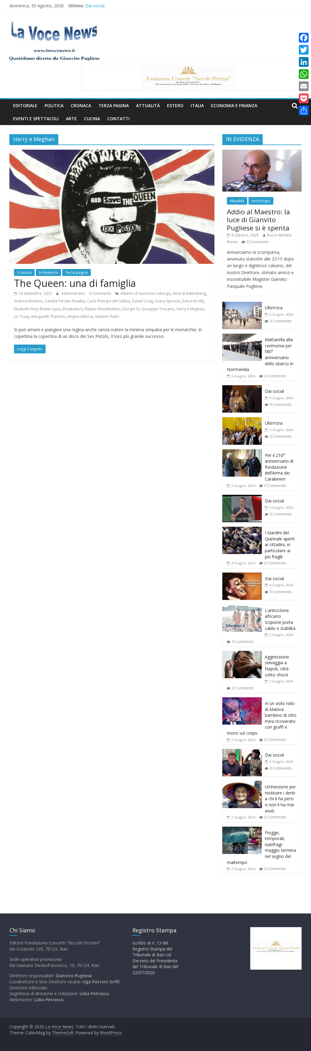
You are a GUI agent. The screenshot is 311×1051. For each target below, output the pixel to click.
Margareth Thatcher (48, 316)
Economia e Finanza (234, 105)
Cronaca (81, 105)
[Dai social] (242, 388)
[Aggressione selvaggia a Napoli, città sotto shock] (242, 654)
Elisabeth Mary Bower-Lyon (37, 308)
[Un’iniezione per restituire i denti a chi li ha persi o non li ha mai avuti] (242, 784)
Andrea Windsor (28, 301)
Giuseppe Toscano (158, 308)
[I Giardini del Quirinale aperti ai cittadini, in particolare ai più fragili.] (242, 530)
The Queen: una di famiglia (75, 283)
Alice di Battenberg (189, 293)
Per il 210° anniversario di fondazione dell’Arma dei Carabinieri (279, 467)
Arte (71, 118)
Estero (175, 105)
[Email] (304, 86)
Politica (54, 105)
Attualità (148, 105)
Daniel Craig (142, 301)
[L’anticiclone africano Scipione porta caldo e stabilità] (242, 608)
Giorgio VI (130, 308)
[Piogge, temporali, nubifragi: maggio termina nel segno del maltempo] (242, 830)
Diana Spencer (167, 301)
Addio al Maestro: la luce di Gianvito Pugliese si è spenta (258, 219)
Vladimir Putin (107, 316)
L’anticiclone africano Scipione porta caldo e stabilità (280, 619)
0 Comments (100, 293)
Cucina (92, 118)
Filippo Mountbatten (102, 308)
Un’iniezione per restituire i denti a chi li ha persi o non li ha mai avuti (280, 798)
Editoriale (25, 105)
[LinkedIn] (304, 62)
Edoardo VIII (193, 301)
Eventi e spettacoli (36, 118)
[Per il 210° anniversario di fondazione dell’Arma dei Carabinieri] (242, 452)
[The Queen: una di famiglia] (111, 153)
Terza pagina (113, 105)
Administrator (73, 293)
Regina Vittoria (80, 316)
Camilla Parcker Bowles (65, 301)
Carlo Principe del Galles (108, 301)
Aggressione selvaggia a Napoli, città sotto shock (277, 666)
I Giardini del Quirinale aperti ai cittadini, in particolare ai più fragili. (280, 544)
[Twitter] (304, 50)
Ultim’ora (273, 308)
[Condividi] (304, 110)
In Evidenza (48, 272)
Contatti (118, 118)
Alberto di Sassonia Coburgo (145, 293)
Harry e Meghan (190, 308)
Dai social (94, 6)
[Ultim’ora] (242, 305)
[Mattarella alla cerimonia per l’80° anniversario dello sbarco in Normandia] (242, 337)
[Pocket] (304, 98)
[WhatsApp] (304, 74)
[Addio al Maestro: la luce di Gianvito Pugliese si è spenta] (262, 153)
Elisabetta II (72, 308)
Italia (197, 105)
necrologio (260, 200)
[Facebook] (304, 38)
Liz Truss (21, 316)
